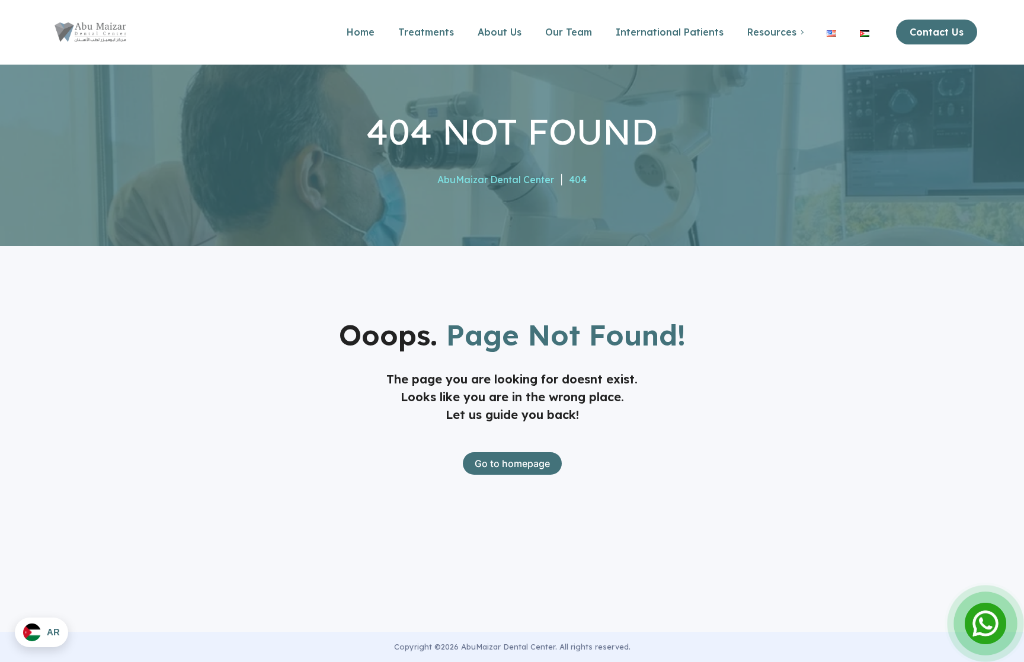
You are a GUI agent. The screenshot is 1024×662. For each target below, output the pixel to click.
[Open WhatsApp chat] (985, 623)
